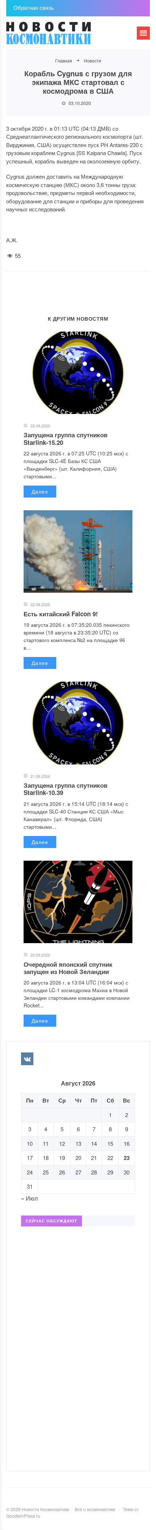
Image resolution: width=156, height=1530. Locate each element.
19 (62, 1157)
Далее (40, 491)
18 (46, 1157)
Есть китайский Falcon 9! (61, 613)
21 (94, 1157)
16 (127, 1143)
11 (46, 1143)
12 (62, 1143)
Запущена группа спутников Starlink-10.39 (65, 789)
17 (30, 1157)
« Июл (29, 1198)
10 (30, 1143)
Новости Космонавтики (60, 36)
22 (110, 1157)
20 (78, 1157)
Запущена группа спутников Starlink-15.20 (65, 438)
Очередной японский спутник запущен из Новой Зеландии (68, 968)
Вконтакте (27, 1058)
